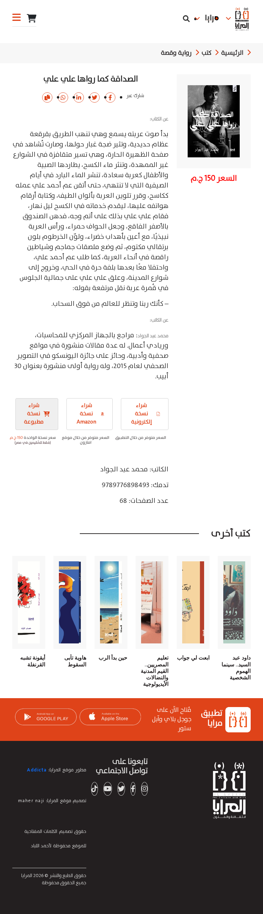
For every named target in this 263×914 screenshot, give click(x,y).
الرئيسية (232, 53)
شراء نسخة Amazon (86, 413)
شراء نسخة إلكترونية (145, 413)
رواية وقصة (176, 53)
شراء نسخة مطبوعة (33, 413)
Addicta (37, 770)
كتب (207, 53)
